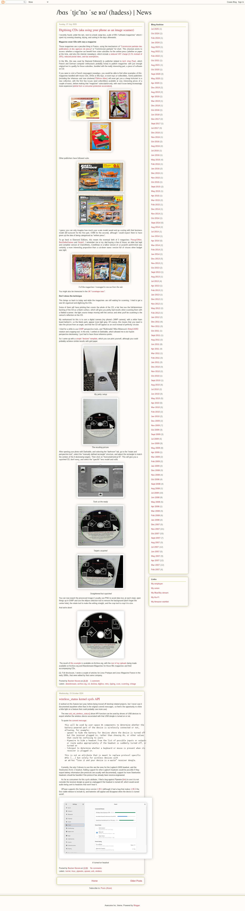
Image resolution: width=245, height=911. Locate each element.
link (124, 779)
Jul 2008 (155, 493)
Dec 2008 (155, 470)
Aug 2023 (155, 47)
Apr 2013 (155, 286)
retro (107, 684)
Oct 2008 (155, 479)
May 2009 (155, 448)
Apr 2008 (155, 506)
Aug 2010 (155, 385)
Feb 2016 (155, 164)
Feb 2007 (155, 569)
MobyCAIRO (133, 329)
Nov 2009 (155, 425)
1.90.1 (99, 789)
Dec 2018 (155, 105)
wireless (98, 871)
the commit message (77, 720)
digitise (101, 684)
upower (87, 871)
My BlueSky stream (159, 593)
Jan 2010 (155, 416)
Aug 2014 (155, 227)
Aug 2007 (155, 542)
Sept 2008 (155, 484)
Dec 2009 (155, 421)
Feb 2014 (155, 249)
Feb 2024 (155, 38)
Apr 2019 (155, 96)
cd (89, 684)
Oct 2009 (155, 430)
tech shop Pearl (129, 61)
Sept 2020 (155, 74)
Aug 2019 (155, 92)
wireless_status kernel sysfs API (79, 699)
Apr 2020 (155, 83)
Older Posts (136, 881)
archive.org (81, 684)
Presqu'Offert (136, 240)
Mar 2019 (155, 101)
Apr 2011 (155, 349)
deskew (94, 684)
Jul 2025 (155, 29)
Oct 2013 (155, 268)
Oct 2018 (155, 110)
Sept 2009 (155, 434)
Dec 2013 (155, 259)
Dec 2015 (155, 173)
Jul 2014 (155, 231)
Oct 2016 (155, 141)
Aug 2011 (155, 340)
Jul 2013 (155, 281)
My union (155, 588)
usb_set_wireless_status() (79, 714)
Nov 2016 (155, 137)
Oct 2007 (155, 533)
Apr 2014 (155, 241)
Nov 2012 (155, 304)
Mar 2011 (155, 353)
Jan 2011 (155, 362)
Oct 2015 (155, 182)
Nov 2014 (155, 213)
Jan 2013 (155, 295)
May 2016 (155, 160)
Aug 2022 (155, 51)
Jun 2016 (155, 155)
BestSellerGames (66, 242)
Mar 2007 (155, 565)
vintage (133, 684)
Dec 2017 (155, 119)
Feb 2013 (155, 290)
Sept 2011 (155, 335)
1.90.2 (133, 789)
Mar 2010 (155, 407)
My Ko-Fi (155, 597)
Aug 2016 (155, 146)
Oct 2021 (155, 60)
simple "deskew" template (86, 339)
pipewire (80, 871)
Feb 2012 (155, 313)
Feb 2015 (155, 204)
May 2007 (155, 556)
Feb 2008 (155, 515)
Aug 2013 (155, 277)
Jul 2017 (155, 128)
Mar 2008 (155, 511)
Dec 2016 (155, 132)
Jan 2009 (155, 466)
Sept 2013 (155, 272)
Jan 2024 (155, 42)
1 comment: (95, 681)
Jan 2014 (155, 254)
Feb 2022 (155, 56)
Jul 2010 (155, 389)
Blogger (137, 905)
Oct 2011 (155, 331)
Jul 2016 (155, 150)
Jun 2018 (155, 114)
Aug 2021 (155, 65)
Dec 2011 (155, 322)
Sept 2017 (155, 123)
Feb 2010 (155, 412)
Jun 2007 (155, 551)
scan (118, 684)
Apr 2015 (155, 195)
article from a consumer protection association (92, 86)
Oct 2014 (155, 218)
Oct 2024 (155, 33)
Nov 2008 (155, 475)
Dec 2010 (155, 367)
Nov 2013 (155, 263)
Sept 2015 (155, 186)
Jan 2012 (155, 317)
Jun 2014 (155, 236)
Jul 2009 (155, 439)
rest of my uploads (118, 663)
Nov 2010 (155, 371)
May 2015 (155, 191)
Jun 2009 (155, 443)
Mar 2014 (155, 245)
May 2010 (155, 398)
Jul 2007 (155, 547)
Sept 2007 (155, 538)
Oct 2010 (155, 376)
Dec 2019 (155, 87)
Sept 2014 (155, 223)
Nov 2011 (155, 326)
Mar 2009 (155, 457)
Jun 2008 (155, 497)
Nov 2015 (155, 178)
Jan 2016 (155, 168)
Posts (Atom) (106, 888)
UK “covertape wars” (96, 291)
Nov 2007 (155, 529)
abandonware (71, 684)
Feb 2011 (155, 358)
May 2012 (155, 308)
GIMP (81, 329)
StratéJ (81, 242)
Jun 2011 (155, 344)
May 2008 (155, 502)
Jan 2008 (155, 520)
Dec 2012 (155, 299)
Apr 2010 (155, 403)
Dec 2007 (155, 524)
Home (95, 881)
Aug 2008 (155, 488)
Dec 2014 (155, 209)
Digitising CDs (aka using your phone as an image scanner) (96, 30)
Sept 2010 (155, 380)
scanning (125, 684)
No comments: (96, 868)
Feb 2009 (155, 461)
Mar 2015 (155, 200)
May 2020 (155, 78)
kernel (68, 871)
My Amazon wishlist (160, 601)
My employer (157, 583)
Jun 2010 (155, 394)
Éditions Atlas (101, 78)
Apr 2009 (155, 452)
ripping (112, 684)
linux (73, 871)
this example (75, 663)
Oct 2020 (155, 69)
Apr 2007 (155, 560)
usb (92, 871)
